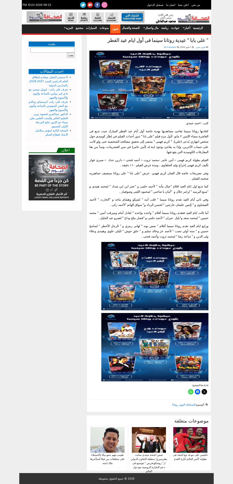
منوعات (104, 28)
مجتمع (79, 28)
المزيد (69, 28)
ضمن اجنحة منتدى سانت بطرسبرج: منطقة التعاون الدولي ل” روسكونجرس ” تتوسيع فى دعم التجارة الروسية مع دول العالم (149, 463)
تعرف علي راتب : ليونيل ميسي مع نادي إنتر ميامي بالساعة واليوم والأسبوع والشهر (48, 93)
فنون (115, 28)
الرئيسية (198, 28)
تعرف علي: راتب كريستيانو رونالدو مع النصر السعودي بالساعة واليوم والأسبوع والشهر (48, 106)
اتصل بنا (170, 4)
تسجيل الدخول (155, 4)
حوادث (175, 28)
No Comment (170, 47)
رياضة (164, 28)
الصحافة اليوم (187, 404)
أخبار (187, 28)
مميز (198, 47)
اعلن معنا (183, 4)
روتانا (175, 404)
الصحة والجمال (131, 28)
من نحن (195, 4)
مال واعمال (152, 28)
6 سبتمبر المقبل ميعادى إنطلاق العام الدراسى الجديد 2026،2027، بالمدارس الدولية (48, 81)
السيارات (91, 28)
